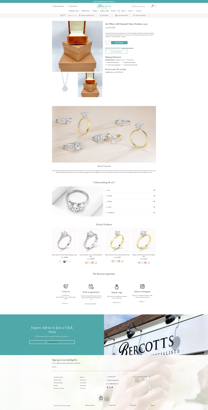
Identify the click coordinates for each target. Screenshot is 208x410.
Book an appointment (59, 6)
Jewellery (95, 11)
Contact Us (138, 11)
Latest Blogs (83, 385)
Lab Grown (113, 11)
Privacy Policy (112, 405)
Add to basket (119, 42)
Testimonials (83, 380)
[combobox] (140, 6)
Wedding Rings (85, 11)
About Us (130, 11)
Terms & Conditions (89, 405)
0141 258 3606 (73, 6)
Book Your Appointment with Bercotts (104, 1)
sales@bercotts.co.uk (110, 72)
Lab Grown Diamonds (59, 388)
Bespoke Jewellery (104, 11)
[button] (116, 51)
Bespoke (56, 385)
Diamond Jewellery (58, 382)
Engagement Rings (73, 11)
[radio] (86, 262)
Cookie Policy (133, 405)
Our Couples (83, 382)
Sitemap (152, 405)
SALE (118, 11)
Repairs (123, 11)
